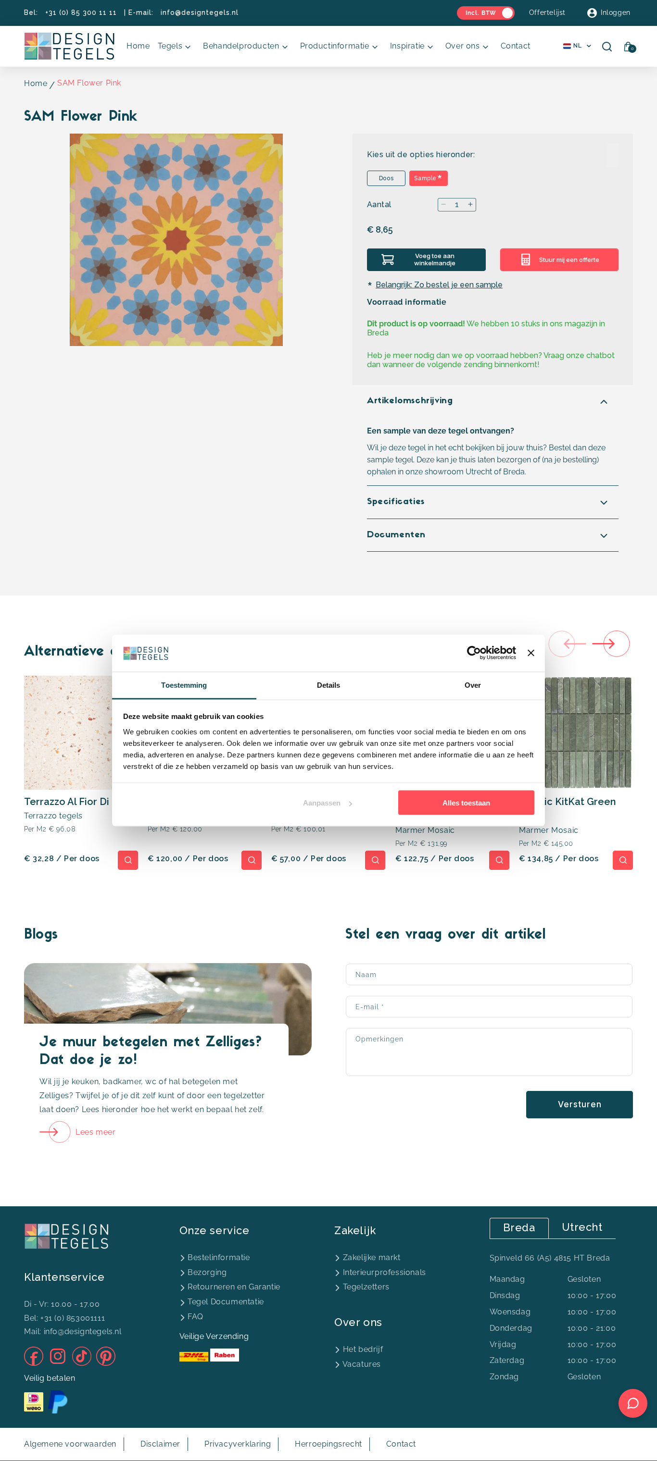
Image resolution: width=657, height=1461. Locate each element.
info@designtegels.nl (200, 12)
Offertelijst (547, 12)
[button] (177, 46)
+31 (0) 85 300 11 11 (81, 12)
